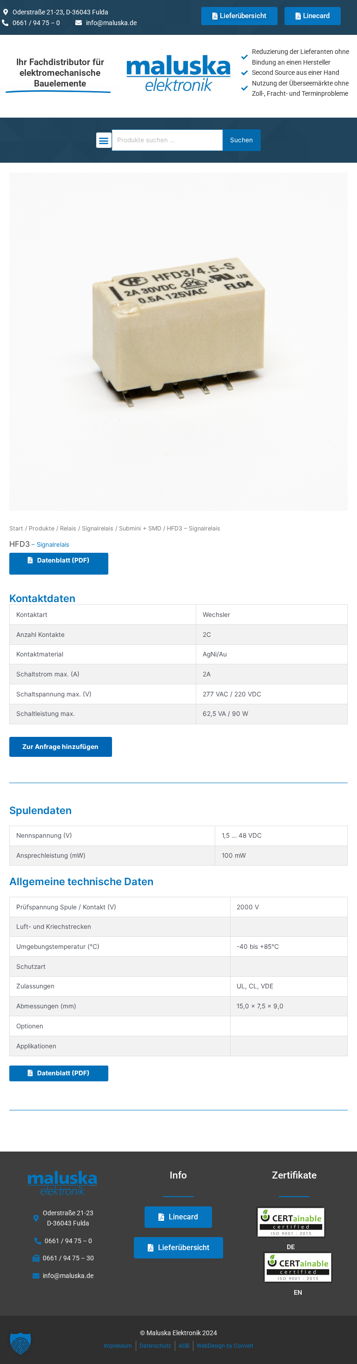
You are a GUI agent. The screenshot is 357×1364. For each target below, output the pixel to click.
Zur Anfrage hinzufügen (60, 746)
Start (16, 528)
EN (298, 1292)
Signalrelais (97, 528)
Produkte (41, 528)
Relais (68, 528)
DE (291, 1247)
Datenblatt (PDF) (63, 560)
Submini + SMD (140, 528)
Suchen (241, 140)
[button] (104, 140)
